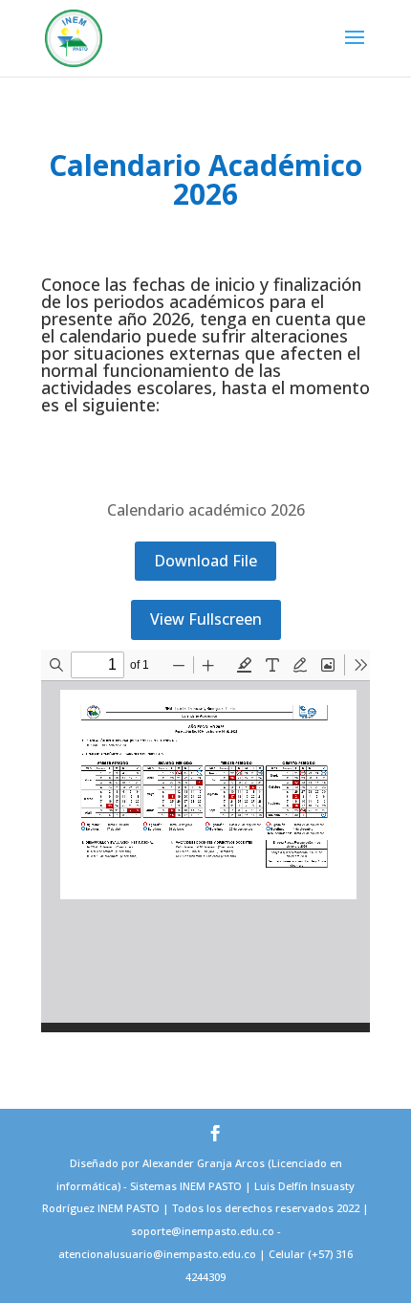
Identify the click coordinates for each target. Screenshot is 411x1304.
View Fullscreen (206, 619)
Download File (205, 560)
